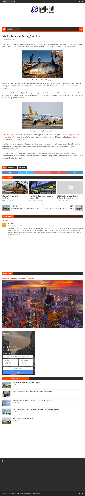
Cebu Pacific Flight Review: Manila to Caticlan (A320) (41, 197)
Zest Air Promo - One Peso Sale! (23, 418)
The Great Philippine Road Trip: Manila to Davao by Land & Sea (33, 400)
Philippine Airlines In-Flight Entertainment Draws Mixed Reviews (33, 391)
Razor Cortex (12, 224)
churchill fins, (17, 234)
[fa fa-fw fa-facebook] (82, 1)
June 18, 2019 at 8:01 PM (15, 225)
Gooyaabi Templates (34, 493)
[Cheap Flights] (2, 461)
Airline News (12, 167)
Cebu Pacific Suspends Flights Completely (11, 197)
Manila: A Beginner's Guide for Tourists (18, 279)
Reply (9, 237)
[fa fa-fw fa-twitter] (79, 1)
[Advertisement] (42, 20)
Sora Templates (13, 493)
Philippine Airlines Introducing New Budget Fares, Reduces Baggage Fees (36, 409)
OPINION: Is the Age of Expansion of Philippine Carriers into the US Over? (69, 197)
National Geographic (47, 80)
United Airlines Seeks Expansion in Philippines (27, 382)
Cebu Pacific (22, 167)
